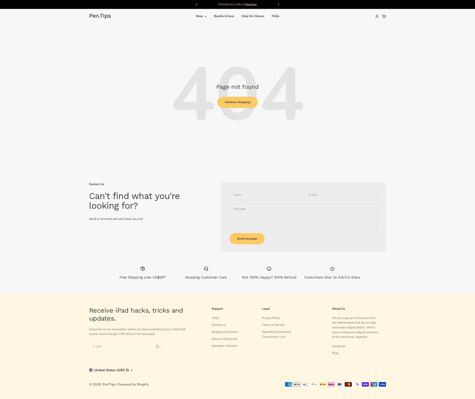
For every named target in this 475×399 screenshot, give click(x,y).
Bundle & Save (224, 16)
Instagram (338, 346)
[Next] (278, 4)
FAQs (275, 16)
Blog (335, 353)
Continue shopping (237, 102)
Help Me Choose (253, 16)
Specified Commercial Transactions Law (276, 334)
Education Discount (224, 346)
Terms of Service (273, 325)
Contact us (219, 325)
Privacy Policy (271, 318)
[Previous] (196, 4)
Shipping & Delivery (225, 332)
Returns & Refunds (224, 339)
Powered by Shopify (133, 384)
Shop (199, 16)
